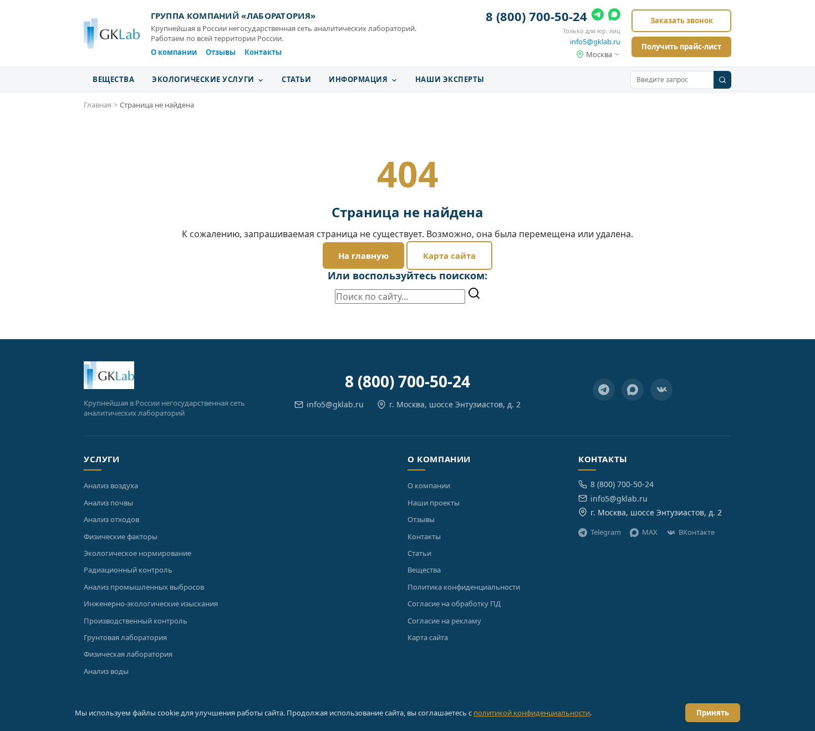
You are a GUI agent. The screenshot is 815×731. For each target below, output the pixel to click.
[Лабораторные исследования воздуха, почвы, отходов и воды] (112, 33)
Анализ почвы (108, 503)
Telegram (605, 532)
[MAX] (614, 16)
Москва (599, 54)
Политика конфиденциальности (463, 587)
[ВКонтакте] (661, 390)
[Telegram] (598, 16)
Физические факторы (120, 536)
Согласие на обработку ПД (454, 604)
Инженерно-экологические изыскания (151, 604)
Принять (712, 713)
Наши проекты (433, 503)
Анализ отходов (111, 519)
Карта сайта (449, 255)
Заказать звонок (681, 20)
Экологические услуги (204, 79)
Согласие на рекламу (444, 621)
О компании (174, 52)
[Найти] (474, 294)
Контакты (263, 52)
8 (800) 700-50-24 (536, 16)
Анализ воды (106, 671)
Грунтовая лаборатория (125, 637)
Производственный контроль (135, 621)
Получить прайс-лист (681, 47)
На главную (363, 255)
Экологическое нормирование (137, 553)
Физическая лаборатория (128, 654)
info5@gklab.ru (595, 42)
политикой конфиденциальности (531, 713)
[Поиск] (722, 80)
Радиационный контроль (128, 570)
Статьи (296, 79)
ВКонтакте (697, 532)
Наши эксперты (450, 79)
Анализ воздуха (111, 485)
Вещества (113, 79)
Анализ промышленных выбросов (144, 587)
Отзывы (221, 52)
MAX (650, 532)
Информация (359, 79)
